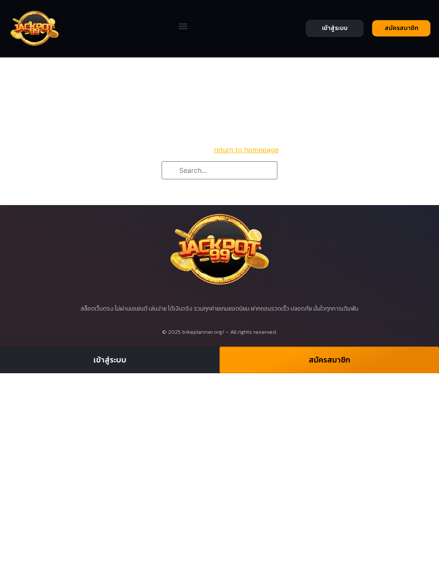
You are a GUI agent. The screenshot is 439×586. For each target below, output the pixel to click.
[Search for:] (219, 170)
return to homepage (246, 149)
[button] (183, 26)
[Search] (171, 171)
